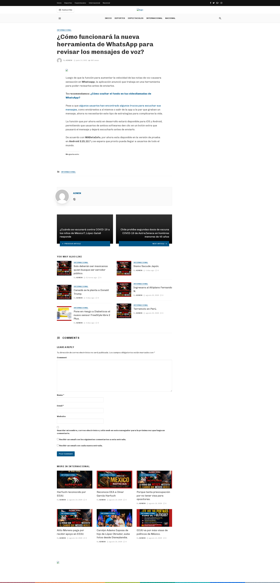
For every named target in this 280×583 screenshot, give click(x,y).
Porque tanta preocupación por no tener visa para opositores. (153, 496)
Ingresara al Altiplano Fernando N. (152, 289)
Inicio (59, 3)
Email (60, 405)
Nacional (106, 3)
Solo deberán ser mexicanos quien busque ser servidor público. (91, 270)
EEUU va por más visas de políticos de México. (152, 532)
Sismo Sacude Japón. (146, 266)
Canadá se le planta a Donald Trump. (91, 292)
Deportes (68, 3)
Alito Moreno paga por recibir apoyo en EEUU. (70, 532)
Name (60, 395)
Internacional (94, 3)
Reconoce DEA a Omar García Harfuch (110, 494)
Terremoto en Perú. (145, 308)
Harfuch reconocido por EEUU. (71, 494)
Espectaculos (80, 3)
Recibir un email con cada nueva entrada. (81, 445)
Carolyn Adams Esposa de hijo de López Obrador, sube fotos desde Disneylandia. (113, 534)
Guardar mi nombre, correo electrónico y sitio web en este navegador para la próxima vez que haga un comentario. (111, 432)
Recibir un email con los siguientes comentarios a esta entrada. (92, 439)
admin (69, 60)
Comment (62, 357)
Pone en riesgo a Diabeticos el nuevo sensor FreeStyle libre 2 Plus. (92, 315)
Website (61, 416)
